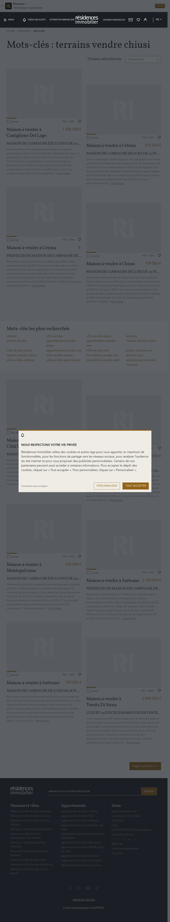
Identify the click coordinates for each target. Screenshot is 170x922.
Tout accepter (135, 486)
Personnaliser (107, 486)
